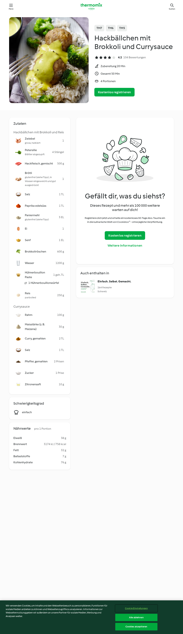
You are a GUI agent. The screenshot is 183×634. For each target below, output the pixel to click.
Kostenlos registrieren (114, 92)
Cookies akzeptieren (136, 626)
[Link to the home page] (91, 6)
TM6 (111, 28)
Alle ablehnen (136, 617)
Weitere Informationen (125, 245)
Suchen (172, 9)
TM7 (99, 28)
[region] (91, 617)
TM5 (122, 28)
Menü (11, 9)
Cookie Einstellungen (136, 608)
